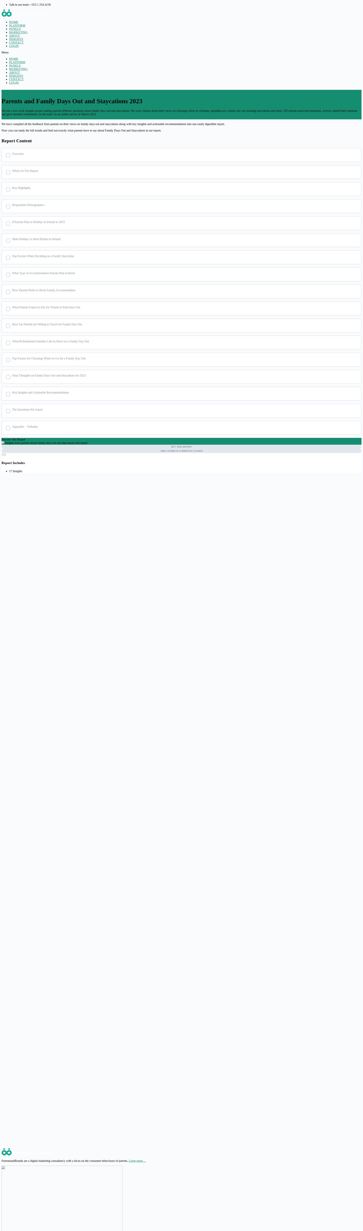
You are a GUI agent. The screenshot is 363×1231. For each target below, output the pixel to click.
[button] (181, 52)
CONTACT (16, 42)
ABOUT (14, 35)
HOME (13, 22)
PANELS (15, 29)
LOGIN (14, 46)
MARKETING (18, 32)
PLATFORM (17, 25)
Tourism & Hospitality (15, 91)
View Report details (13, 117)
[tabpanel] (181, 127)
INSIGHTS (16, 39)
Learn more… (137, 1160)
